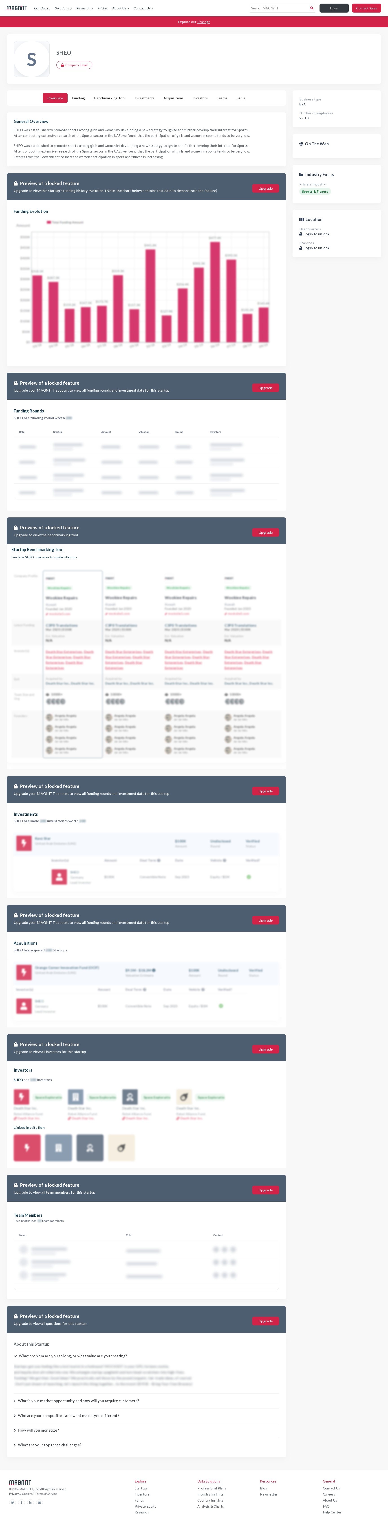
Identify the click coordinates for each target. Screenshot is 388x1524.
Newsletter (269, 1494)
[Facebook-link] (22, 1502)
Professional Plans (211, 1488)
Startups (141, 1488)
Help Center (332, 1512)
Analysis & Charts (210, 1506)
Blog (263, 1488)
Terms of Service (46, 1494)
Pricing (102, 8)
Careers (329, 1494)
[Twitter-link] (13, 1502)
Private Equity (146, 1506)
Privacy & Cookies (21, 1494)
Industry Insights (210, 1494)
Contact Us (331, 1488)
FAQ (326, 1506)
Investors (142, 1494)
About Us (330, 1500)
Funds (139, 1500)
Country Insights (210, 1500)
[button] (158, 860)
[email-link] (39, 1502)
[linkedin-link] (31, 1502)
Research (142, 1512)
